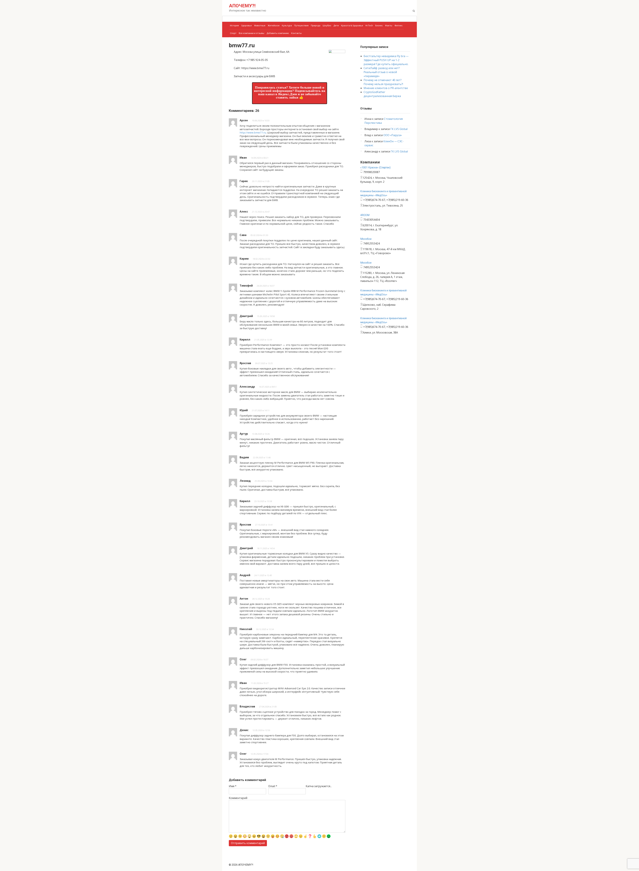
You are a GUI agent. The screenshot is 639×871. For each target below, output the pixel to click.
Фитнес (399, 25)
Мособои (365, 238)
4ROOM (364, 215)
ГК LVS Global (399, 129)
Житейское (274, 25)
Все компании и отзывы (251, 33)
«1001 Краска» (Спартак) (375, 167)
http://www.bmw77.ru (253, 132)
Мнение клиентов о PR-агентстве (386, 88)
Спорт (233, 33)
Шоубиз (327, 25)
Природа (315, 25)
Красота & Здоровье (352, 25)
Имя (232, 786)
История (234, 25)
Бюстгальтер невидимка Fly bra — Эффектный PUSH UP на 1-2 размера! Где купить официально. (386, 60)
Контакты (296, 33)
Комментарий (238, 798)
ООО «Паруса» (392, 135)
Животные (259, 25)
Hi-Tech (369, 25)
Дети (336, 25)
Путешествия (301, 25)
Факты (388, 25)
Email (272, 786)
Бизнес (379, 25)
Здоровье (246, 25)
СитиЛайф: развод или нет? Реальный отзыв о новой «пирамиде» (382, 72)
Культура (287, 25)
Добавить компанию (278, 33)
